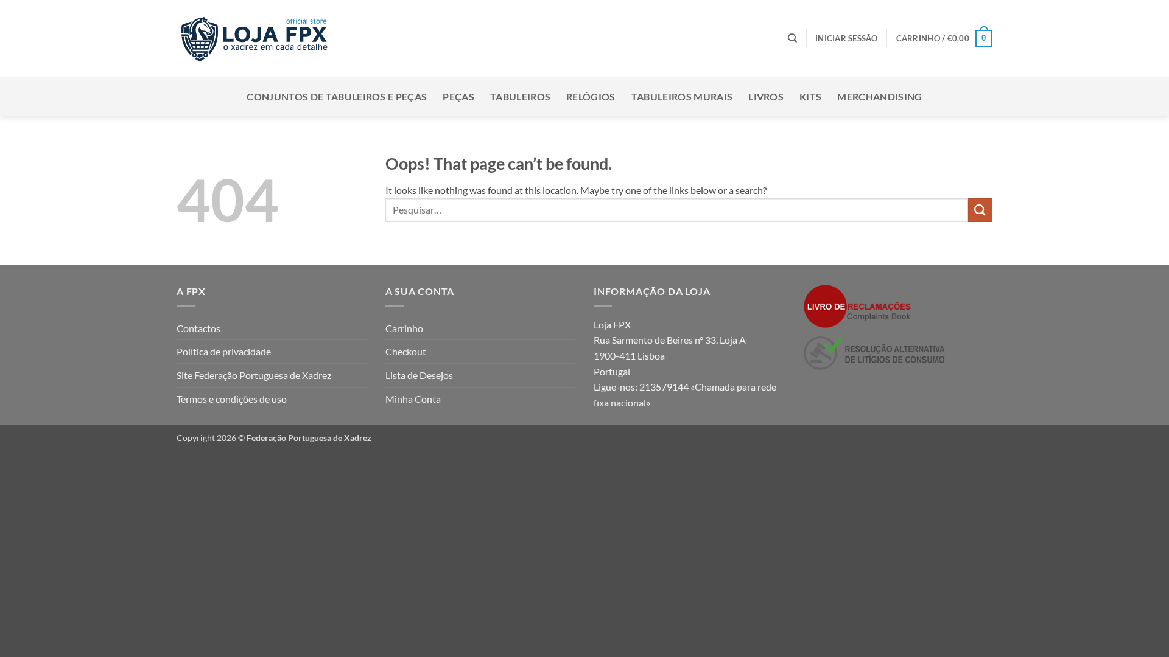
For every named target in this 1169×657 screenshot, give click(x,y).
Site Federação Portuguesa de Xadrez (254, 375)
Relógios (591, 96)
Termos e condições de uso (232, 399)
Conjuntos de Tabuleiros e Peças (337, 96)
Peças (458, 96)
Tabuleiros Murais (681, 96)
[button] (846, 38)
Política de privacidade (224, 351)
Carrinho (404, 328)
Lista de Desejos (419, 375)
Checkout (405, 351)
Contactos (198, 328)
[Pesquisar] (792, 38)
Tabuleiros (520, 96)
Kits (810, 96)
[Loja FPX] (257, 38)
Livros (766, 96)
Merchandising (879, 96)
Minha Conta (413, 399)
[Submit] (980, 210)
